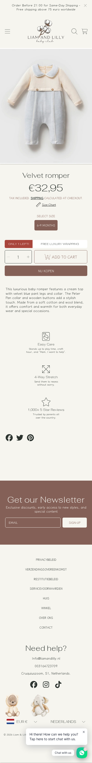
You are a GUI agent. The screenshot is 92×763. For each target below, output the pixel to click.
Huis (46, 598)
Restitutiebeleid (46, 579)
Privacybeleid (46, 559)
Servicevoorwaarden (46, 588)
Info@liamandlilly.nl (46, 658)
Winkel (46, 608)
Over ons (46, 618)
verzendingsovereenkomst (46, 569)
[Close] (85, 5)
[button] (7, 31)
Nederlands (63, 721)
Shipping (37, 198)
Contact (46, 627)
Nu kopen (46, 270)
